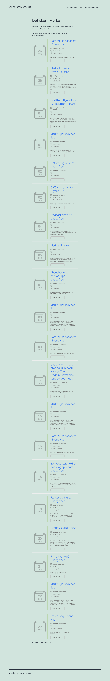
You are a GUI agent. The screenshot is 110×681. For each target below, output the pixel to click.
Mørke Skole (56, 254)
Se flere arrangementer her (41, 642)
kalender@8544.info (38, 35)
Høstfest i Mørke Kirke (63, 528)
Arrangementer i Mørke (75, 7)
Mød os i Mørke (59, 245)
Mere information (57, 60)
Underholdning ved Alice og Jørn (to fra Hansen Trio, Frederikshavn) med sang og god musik (62, 371)
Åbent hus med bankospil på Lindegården (59, 276)
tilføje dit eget (44, 29)
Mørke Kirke (56, 537)
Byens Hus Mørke (57, 53)
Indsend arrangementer (93, 7)
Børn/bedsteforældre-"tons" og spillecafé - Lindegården (63, 467)
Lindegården (56, 81)
